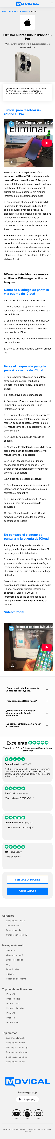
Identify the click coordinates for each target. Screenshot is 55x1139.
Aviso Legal (46, 1129)
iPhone (25, 11)
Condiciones (34, 1129)
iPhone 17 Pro (12, 1003)
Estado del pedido (14, 960)
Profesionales (12, 969)
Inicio (4, 11)
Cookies (27, 1131)
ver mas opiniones (27, 879)
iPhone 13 (10, 994)
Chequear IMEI (13, 925)
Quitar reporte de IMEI (16, 935)
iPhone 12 (10, 1013)
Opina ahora (27, 891)
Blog (8, 964)
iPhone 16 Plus (13, 999)
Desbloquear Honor (15, 1061)
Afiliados (10, 974)
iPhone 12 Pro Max (15, 1008)
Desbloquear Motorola (16, 1052)
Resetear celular (14, 930)
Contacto (10, 950)
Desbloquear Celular (15, 920)
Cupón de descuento (16, 978)
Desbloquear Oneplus (16, 1057)
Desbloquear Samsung (17, 1047)
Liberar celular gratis (16, 1038)
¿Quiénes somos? (14, 955)
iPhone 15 (10, 1017)
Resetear (14, 11)
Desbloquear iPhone (15, 1042)
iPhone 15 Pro (12, 1022)
